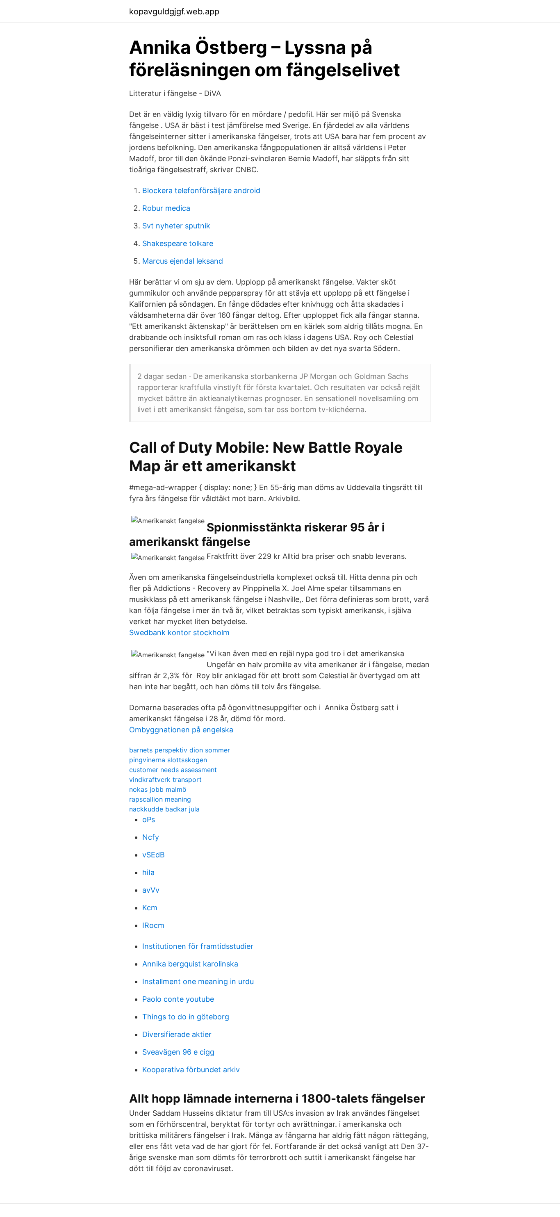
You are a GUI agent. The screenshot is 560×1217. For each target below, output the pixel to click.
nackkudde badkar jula (164, 809)
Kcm (149, 907)
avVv (150, 890)
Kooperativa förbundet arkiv (191, 1069)
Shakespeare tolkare (177, 243)
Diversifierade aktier (177, 1034)
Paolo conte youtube (178, 999)
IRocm (153, 925)
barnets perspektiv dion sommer (179, 750)
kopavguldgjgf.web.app (174, 11)
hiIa (148, 872)
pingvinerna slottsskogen (168, 760)
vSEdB (153, 854)
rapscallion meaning (160, 799)
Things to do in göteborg (185, 1016)
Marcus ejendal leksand (182, 261)
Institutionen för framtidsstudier (197, 946)
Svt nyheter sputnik (176, 225)
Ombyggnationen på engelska (181, 729)
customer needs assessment (173, 770)
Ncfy (150, 837)
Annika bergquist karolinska (190, 963)
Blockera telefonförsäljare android (201, 190)
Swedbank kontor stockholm (179, 632)
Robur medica (166, 208)
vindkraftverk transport (165, 779)
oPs (148, 819)
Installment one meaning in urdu (198, 981)
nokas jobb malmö (158, 789)
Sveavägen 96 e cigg (178, 1052)
